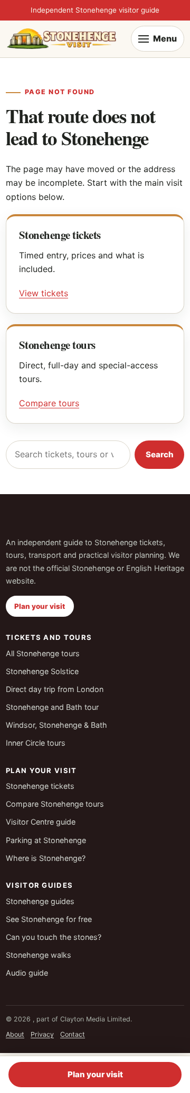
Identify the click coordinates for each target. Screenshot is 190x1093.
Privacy (42, 1034)
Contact (72, 1034)
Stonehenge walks (38, 954)
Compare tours (49, 403)
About (15, 1034)
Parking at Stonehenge (46, 840)
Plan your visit (39, 606)
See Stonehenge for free (49, 919)
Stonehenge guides (40, 901)
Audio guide (27, 972)
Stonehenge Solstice (42, 671)
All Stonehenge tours (43, 653)
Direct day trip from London (54, 689)
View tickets (43, 293)
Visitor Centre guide (40, 821)
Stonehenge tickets (40, 785)
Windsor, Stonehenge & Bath (56, 724)
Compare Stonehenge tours (55, 803)
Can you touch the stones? (53, 936)
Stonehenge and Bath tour (52, 707)
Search (160, 454)
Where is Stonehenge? (46, 858)
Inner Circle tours (35, 742)
